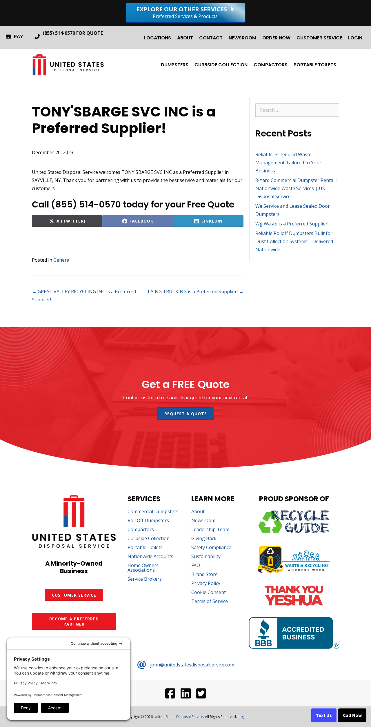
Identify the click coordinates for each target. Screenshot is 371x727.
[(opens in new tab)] (294, 532)
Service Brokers (145, 579)
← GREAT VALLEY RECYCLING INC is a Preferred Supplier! (84, 295)
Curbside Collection (221, 64)
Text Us (324, 715)
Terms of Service (209, 601)
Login (355, 37)
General (61, 260)
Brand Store (204, 574)
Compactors (271, 64)
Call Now (352, 715)
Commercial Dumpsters (153, 512)
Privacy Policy (205, 583)
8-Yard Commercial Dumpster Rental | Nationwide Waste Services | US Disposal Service (296, 188)
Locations (157, 37)
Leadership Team (210, 530)
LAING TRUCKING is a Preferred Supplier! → (195, 291)
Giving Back (204, 539)
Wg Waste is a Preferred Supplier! (291, 224)
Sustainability (206, 557)
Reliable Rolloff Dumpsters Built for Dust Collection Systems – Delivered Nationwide (294, 241)
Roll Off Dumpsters (148, 521)
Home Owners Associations (143, 568)
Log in (243, 716)
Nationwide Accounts (150, 557)
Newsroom (242, 37)
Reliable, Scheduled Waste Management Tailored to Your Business (288, 162)
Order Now (276, 37)
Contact (211, 37)
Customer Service (319, 37)
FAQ (195, 566)
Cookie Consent (208, 592)
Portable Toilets (315, 64)
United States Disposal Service (178, 716)
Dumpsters (174, 64)
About (185, 37)
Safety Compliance (211, 548)
